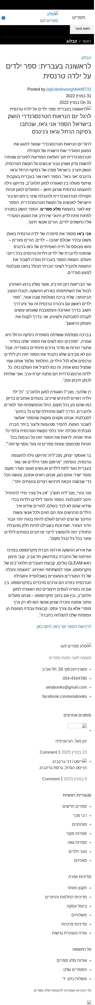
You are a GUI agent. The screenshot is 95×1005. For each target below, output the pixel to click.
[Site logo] (47, 17)
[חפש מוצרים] (8, 17)
